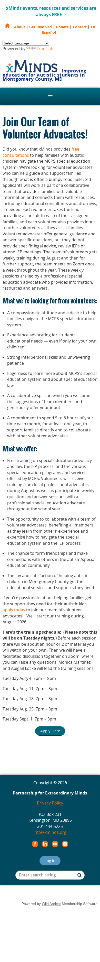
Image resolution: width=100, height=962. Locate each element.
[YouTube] (55, 844)
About (19, 26)
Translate (46, 48)
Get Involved (40, 26)
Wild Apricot (51, 904)
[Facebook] (35, 844)
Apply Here (50, 730)
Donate (62, 26)
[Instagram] (65, 844)
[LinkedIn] (45, 844)
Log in (50, 860)
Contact (80, 26)
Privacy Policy (50, 803)
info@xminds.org (50, 832)
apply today (14, 610)
